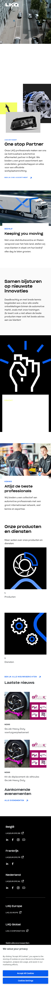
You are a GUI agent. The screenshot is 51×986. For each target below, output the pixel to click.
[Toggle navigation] (47, 5)
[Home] (8, 5)
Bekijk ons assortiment (16, 177)
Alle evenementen (14, 800)
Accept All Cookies (25, 973)
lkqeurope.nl (13, 881)
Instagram (18, 839)
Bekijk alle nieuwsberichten (21, 677)
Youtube (23, 839)
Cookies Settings (25, 980)
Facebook (12, 839)
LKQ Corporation (15, 931)
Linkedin (7, 839)
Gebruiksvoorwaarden (17, 943)
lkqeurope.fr (13, 857)
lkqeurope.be (13, 833)
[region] (25, 965)
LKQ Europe (12, 913)
